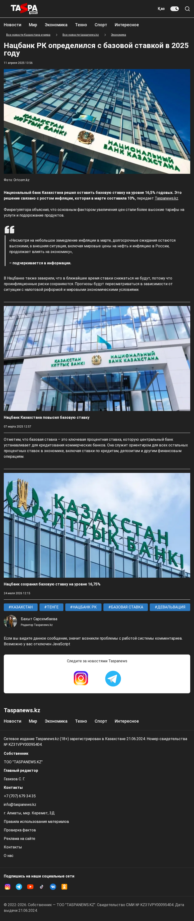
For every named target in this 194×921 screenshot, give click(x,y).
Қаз (161, 8)
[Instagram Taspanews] (81, 679)
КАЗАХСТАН (21, 607)
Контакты (13, 847)
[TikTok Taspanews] (41, 886)
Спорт (101, 24)
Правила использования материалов (36, 821)
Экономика (56, 24)
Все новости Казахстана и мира (28, 34)
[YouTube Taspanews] (30, 886)
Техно (81, 24)
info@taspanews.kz (20, 804)
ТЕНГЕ (52, 607)
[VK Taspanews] (53, 886)
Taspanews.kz (166, 198)
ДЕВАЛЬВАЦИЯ (170, 607)
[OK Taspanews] (64, 886)
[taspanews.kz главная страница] (24, 9)
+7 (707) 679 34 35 (20, 796)
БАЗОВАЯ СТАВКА (126, 607)
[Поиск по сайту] (187, 9)
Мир (33, 24)
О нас (8, 855)
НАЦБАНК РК (84, 607)
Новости (12, 24)
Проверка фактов (20, 830)
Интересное (127, 24)
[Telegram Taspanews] (113, 679)
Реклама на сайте (19, 838)
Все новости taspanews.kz (80, 34)
